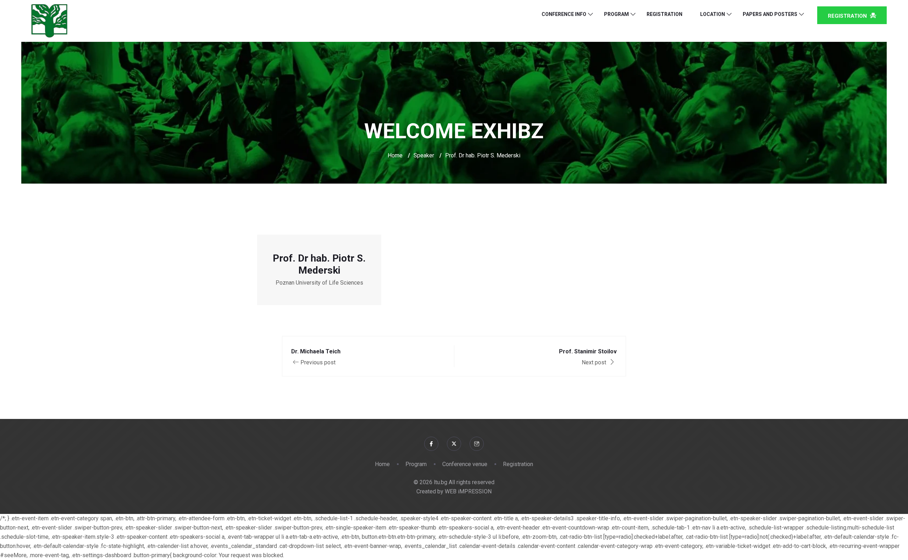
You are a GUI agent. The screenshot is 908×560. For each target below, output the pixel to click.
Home (395, 155)
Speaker (424, 155)
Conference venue (464, 464)
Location (712, 14)
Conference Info (564, 14)
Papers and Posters (770, 14)
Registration (664, 14)
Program (616, 14)
